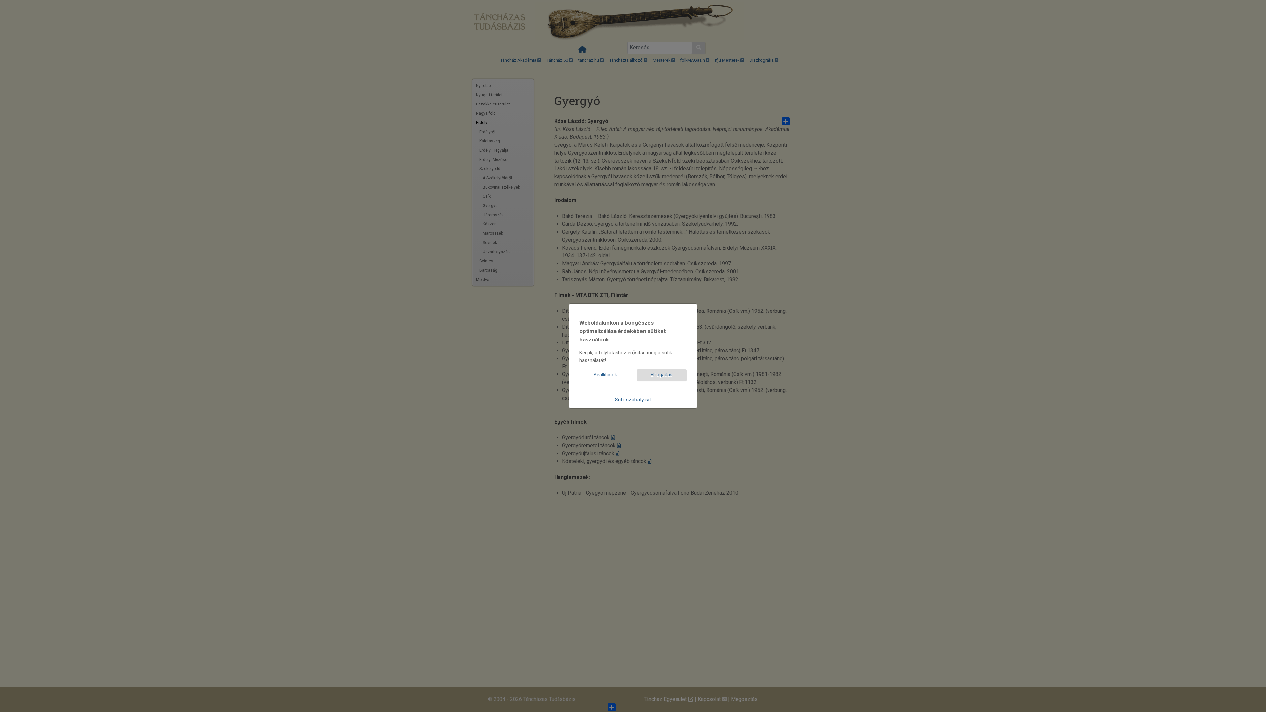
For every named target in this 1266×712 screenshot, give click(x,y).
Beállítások (605, 375)
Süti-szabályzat (633, 400)
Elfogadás (661, 375)
